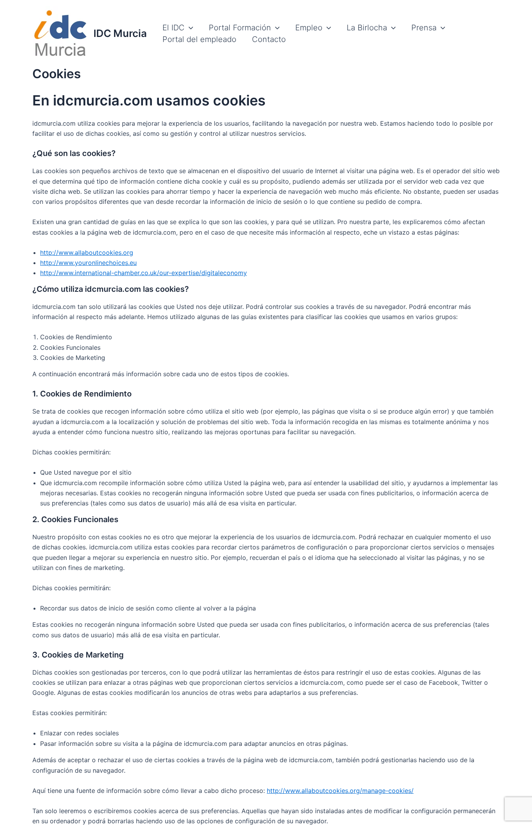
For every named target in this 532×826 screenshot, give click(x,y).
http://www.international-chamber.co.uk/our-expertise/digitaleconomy (143, 273)
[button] (189, 27)
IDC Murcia (120, 33)
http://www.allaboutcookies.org (86, 252)
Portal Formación (240, 27)
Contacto (269, 39)
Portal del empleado (199, 39)
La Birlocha (367, 27)
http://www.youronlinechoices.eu (88, 263)
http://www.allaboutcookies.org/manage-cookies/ (340, 790)
